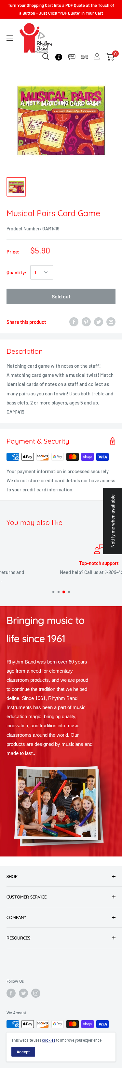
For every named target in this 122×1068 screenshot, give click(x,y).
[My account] (97, 56)
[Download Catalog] (84, 56)
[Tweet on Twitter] (98, 321)
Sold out (61, 296)
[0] (110, 57)
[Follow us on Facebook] (11, 993)
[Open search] (45, 56)
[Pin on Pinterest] (86, 321)
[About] (58, 56)
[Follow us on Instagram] (35, 993)
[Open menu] (10, 38)
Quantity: (16, 272)
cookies (48, 1040)
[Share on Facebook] (73, 321)
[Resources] (71, 56)
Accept (23, 1051)
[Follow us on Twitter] (23, 993)
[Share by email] (110, 321)
